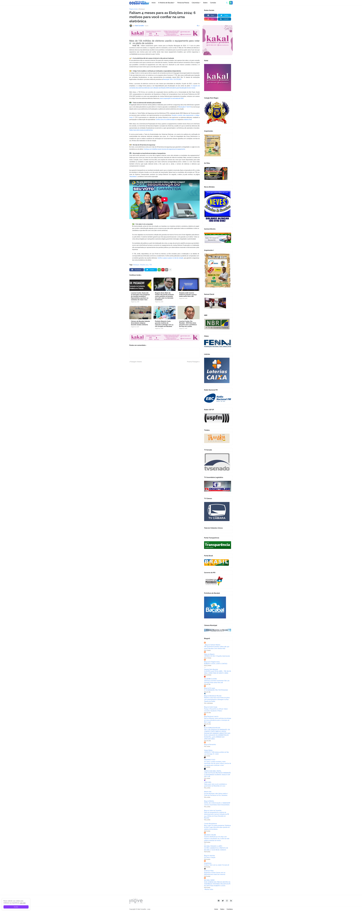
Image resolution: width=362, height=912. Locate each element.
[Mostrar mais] (170, 269)
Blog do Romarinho (210, 744)
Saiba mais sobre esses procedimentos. (141, 130)
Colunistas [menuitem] (195, 3)
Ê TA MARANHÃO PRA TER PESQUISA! (216, 690)
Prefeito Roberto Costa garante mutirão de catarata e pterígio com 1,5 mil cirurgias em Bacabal (164, 323)
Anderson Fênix (209, 870)
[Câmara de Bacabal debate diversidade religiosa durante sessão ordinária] (140, 312)
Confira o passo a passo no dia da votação (170, 258)
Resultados (133, 176)
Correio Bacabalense (210, 823)
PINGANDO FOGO (209, 759)
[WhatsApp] (159, 269)
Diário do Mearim (209, 654)
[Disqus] (164, 386)
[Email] (166, 269)
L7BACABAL (207, 782)
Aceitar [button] (16, 907)
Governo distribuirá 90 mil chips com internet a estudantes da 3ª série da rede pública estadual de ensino (216, 838)
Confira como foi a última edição (165, 119)
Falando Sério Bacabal (211, 669)
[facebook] (218, 900)
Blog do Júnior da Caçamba (212, 810)
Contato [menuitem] (213, 3)
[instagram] (227, 900)
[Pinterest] (163, 269)
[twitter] (222, 900)
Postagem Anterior (136, 361)
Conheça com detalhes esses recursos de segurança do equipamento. (164, 149)
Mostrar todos (209, 889)
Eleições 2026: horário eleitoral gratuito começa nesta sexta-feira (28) (188, 294)
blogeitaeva (207, 863)
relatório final (188, 119)
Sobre (222, 909)
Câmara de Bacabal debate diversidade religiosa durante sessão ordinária (140, 323)
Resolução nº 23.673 (185, 107)
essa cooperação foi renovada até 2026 (172, 98)
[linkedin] (231, 900)
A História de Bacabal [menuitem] (166, 3)
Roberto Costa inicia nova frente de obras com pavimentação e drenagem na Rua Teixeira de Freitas (217, 699)
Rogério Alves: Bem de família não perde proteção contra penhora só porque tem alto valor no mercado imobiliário (164, 296)
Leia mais (23, 903)
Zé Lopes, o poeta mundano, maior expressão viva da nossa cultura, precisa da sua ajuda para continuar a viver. (217, 763)
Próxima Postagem (193, 361)
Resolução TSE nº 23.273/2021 (172, 79)
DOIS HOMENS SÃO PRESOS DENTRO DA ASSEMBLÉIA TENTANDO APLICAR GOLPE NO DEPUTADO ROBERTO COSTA (217, 883)
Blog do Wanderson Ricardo (212, 696)
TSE (150, 264)
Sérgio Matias (208, 750)
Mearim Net (207, 791)
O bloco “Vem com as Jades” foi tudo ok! (216, 865)
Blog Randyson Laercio (211, 716)
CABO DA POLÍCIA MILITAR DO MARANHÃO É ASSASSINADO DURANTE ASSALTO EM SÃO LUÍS (217, 774)
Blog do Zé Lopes (209, 688)
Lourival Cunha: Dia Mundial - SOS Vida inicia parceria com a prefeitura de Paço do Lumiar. (188, 323)
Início (216, 909)
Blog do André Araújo (210, 707)
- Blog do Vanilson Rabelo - (212, 645)
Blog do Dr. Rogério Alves (212, 662)
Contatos (230, 909)
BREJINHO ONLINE (210, 835)
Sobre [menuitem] (205, 3)
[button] (227, 3)
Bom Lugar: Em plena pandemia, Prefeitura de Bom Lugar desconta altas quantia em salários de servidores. (217, 827)
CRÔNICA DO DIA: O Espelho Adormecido (217, 656)
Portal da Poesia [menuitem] (183, 3)
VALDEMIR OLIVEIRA (210, 679)
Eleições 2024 (144, 264)
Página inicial (133, 9)
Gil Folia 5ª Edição (209, 857)
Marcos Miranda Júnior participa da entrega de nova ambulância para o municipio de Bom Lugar (217, 720)
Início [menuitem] (154, 3)
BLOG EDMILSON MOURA (212, 728)
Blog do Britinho (209, 801)
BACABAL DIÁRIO (209, 880)
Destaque (142, 9)
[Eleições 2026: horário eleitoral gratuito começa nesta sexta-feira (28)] (189, 284)
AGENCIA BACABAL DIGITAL (212, 771)
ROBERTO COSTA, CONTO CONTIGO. (216, 663)
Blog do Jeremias (209, 855)
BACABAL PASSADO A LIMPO (213, 846)
